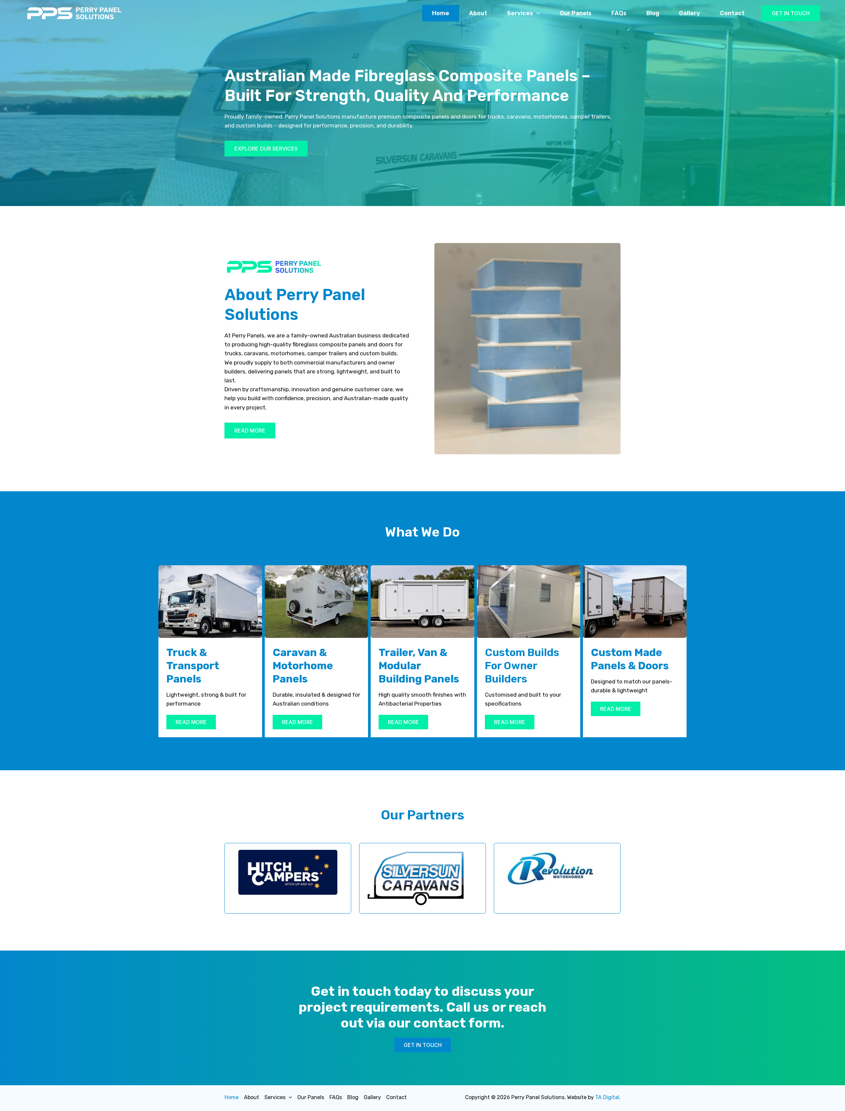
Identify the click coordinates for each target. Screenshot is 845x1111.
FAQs (618, 13)
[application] (536, 13)
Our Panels (576, 13)
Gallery (689, 13)
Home (440, 13)
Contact (732, 13)
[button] (790, 13)
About (478, 13)
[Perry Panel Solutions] (74, 12)
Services (520, 13)
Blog (652, 13)
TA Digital (607, 1097)
